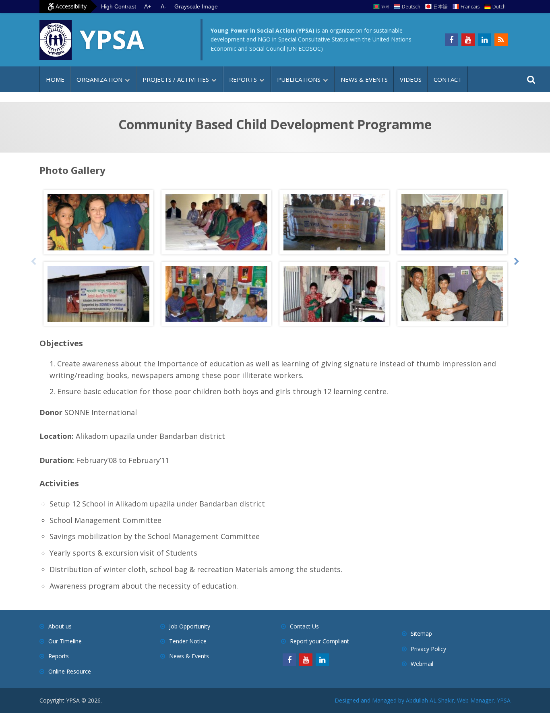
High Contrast (118, 6)
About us (60, 626)
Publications (298, 79)
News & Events (364, 79)
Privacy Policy (428, 649)
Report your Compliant (319, 641)
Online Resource (69, 671)
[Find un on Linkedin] (484, 39)
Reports (243, 79)
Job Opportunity (189, 626)
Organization (99, 79)
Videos (411, 79)
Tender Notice (188, 641)
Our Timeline (65, 641)
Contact (448, 79)
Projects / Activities (176, 79)
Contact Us (304, 626)
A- (163, 6)
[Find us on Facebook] (451, 39)
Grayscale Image (196, 6)
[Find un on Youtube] (468, 39)
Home (55, 79)
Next (517, 262)
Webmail (422, 664)
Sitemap (421, 633)
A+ (147, 6)
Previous (33, 262)
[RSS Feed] (501, 39)
